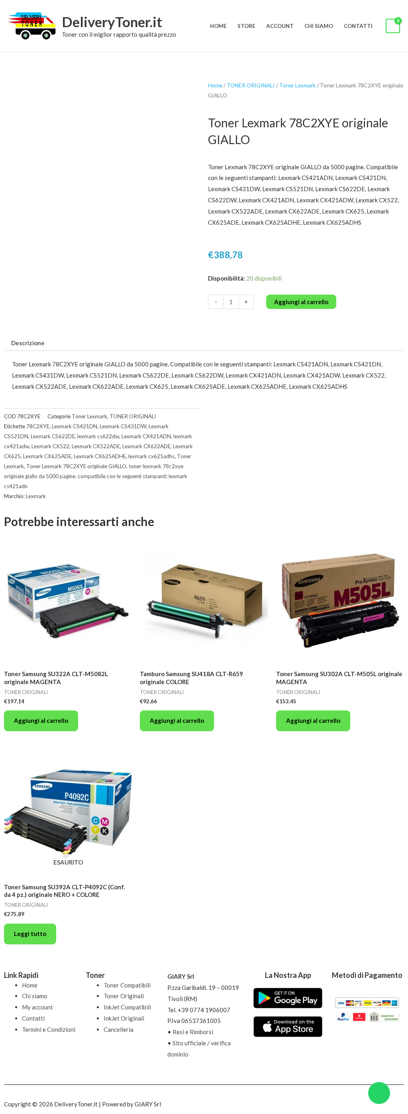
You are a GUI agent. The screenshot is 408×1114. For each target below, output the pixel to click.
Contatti (358, 26)
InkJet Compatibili (127, 1007)
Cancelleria (118, 1029)
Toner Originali (124, 995)
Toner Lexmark (297, 85)
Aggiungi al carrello (301, 301)
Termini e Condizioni (48, 1029)
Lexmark (36, 496)
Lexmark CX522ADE (96, 446)
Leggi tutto (30, 933)
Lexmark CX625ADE (47, 456)
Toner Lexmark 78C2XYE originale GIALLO (76, 466)
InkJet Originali (124, 1018)
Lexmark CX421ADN (146, 436)
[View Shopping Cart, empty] (393, 26)
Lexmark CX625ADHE (100, 456)
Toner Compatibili (127, 985)
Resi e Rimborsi (193, 1031)
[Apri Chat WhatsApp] (379, 1093)
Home (218, 26)
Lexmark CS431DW (123, 426)
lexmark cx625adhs (151, 456)
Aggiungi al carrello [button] (41, 720)
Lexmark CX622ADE (146, 446)
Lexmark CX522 (50, 446)
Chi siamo (318, 26)
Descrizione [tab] (28, 342)
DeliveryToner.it (112, 21)
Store (246, 26)
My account (37, 1007)
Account (280, 26)
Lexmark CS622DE (53, 436)
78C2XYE (37, 426)
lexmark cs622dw (98, 436)
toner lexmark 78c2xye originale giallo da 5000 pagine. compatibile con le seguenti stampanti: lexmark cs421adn (95, 476)
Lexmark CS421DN (74, 426)
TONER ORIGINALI (251, 85)
